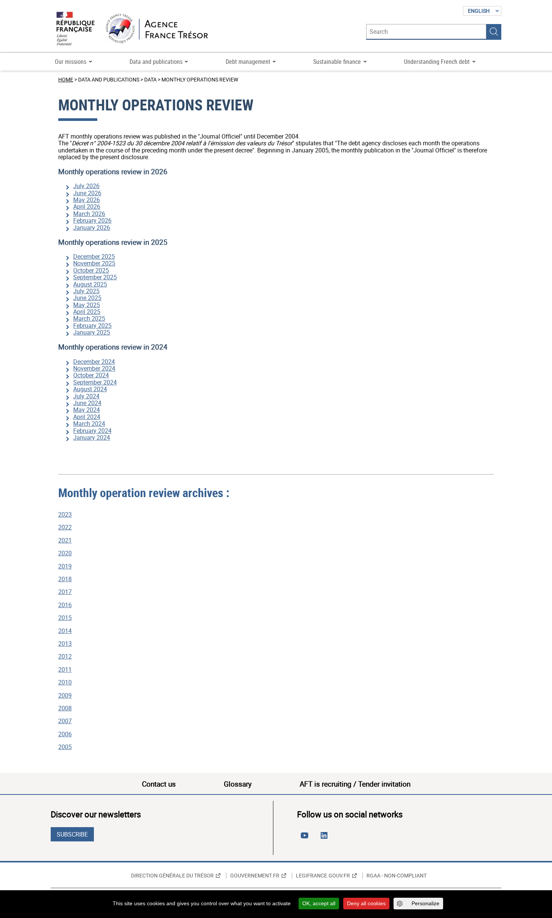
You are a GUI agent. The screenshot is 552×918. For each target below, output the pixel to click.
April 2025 (86, 312)
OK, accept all (318, 903)
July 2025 (86, 291)
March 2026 (89, 214)
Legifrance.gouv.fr (323, 876)
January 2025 (91, 332)
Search (493, 31)
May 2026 (86, 200)
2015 (65, 618)
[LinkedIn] (326, 838)
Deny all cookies (366, 903)
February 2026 (92, 220)
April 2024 (86, 417)
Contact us (159, 784)
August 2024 (90, 389)
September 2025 (95, 277)
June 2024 (87, 403)
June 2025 (87, 298)
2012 (65, 656)
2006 (65, 734)
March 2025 (89, 318)
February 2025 (92, 325)
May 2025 (86, 305)
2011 (65, 669)
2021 (65, 540)
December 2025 (94, 256)
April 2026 (86, 206)
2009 (65, 695)
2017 (65, 592)
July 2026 (86, 186)
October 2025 (91, 270)
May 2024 (86, 409)
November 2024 (94, 368)
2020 (65, 553)
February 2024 (92, 431)
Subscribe (72, 834)
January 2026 (91, 227)
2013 (65, 643)
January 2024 (91, 437)
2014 (65, 631)
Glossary (238, 784)
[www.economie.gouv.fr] (75, 29)
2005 (65, 747)
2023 (65, 514)
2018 (65, 579)
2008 (65, 708)
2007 (65, 721)
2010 (65, 682)
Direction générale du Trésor (172, 876)
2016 (65, 605)
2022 (65, 527)
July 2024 (86, 396)
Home (65, 79)
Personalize (425, 903)
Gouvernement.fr (254, 876)
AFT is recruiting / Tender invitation (355, 784)
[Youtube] (306, 838)
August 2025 (90, 284)
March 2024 (89, 423)
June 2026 (87, 193)
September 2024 (95, 382)
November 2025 (94, 263)
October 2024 (91, 375)
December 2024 (94, 361)
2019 (65, 566)
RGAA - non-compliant (396, 876)
